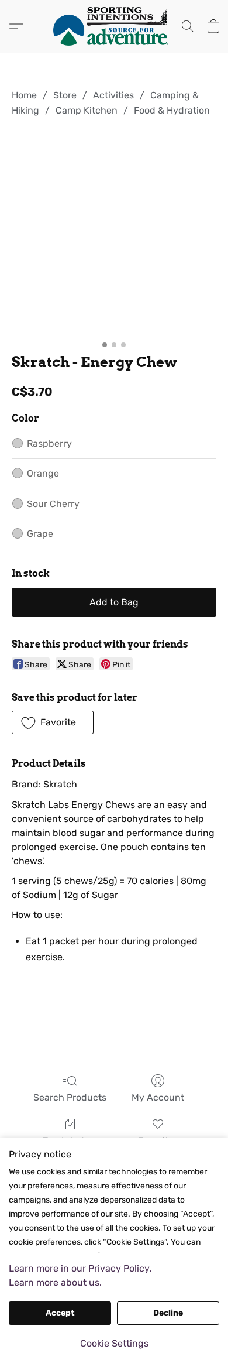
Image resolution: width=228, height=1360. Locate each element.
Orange (43, 473)
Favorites (158, 1140)
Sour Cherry (53, 503)
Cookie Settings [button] (114, 1343)
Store (65, 95)
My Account (158, 1097)
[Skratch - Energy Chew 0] (114, 233)
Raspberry (49, 443)
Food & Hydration (172, 110)
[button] (114, 26)
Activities (113, 95)
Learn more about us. (55, 1282)
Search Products (69, 1097)
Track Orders (70, 1140)
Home (24, 95)
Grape (40, 533)
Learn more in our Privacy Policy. (80, 1268)
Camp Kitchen (87, 110)
